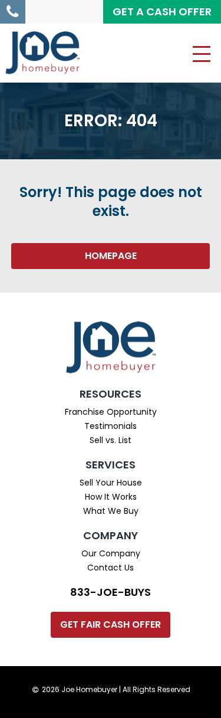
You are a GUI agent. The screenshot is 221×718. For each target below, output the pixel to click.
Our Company (110, 553)
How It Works (111, 497)
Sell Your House (111, 482)
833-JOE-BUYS (110, 592)
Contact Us (110, 567)
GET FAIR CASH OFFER (110, 624)
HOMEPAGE (111, 256)
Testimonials (110, 426)
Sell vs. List (110, 440)
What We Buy (110, 511)
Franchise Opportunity (111, 412)
